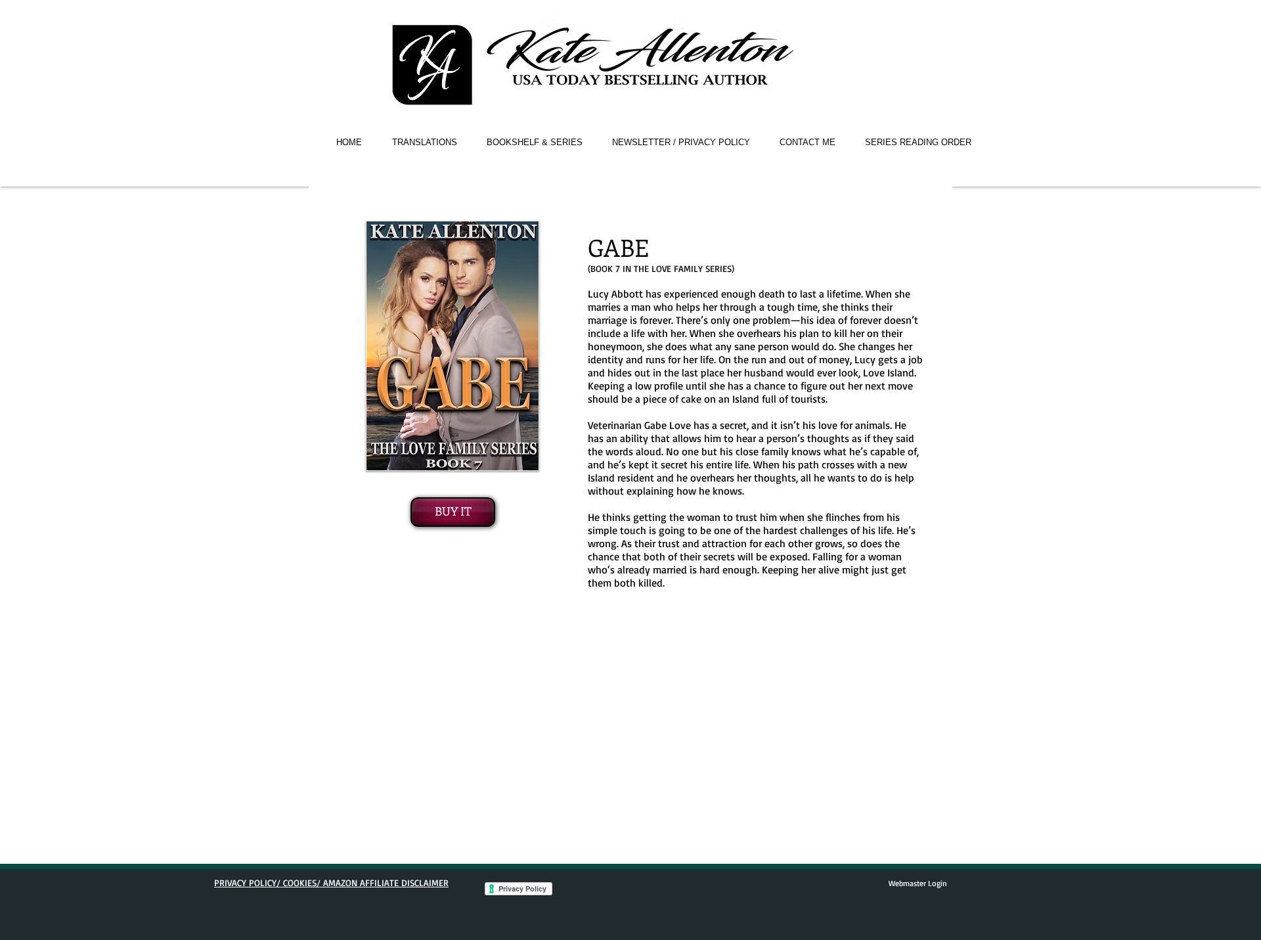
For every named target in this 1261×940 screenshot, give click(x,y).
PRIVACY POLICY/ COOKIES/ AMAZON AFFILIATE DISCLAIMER (331, 882)
